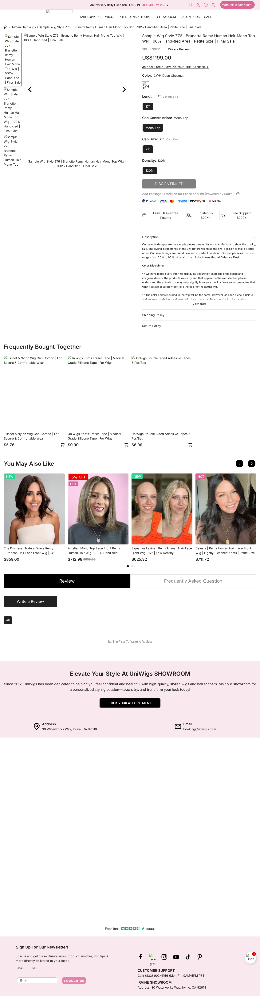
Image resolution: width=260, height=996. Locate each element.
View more (199, 303)
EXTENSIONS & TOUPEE (135, 17)
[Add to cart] (62, 445)
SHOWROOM (166, 17)
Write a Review (178, 49)
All (8, 620)
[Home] (6, 27)
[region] (77, 101)
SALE (208, 17)
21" (148, 149)
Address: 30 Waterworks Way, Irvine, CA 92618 (172, 987)
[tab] (128, 566)
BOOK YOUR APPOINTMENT (129, 703)
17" (148, 106)
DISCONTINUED (169, 184)
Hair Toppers (89, 17)
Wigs (109, 17)
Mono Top (153, 128)
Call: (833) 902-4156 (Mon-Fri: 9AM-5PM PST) (172, 975)
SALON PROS (190, 17)
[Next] (124, 89)
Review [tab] (67, 581)
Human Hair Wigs (23, 27)
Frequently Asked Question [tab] (193, 581)
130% (150, 170)
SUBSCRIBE (74, 980)
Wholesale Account (236, 5)
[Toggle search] (190, 4)
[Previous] (239, 463)
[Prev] (30, 89)
